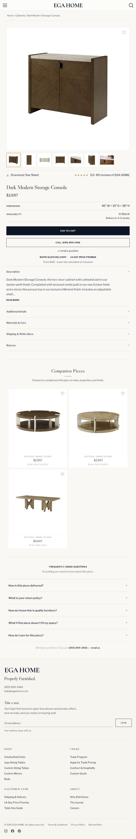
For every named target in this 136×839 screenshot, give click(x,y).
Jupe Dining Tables (14, 762)
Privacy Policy (78, 824)
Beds (7, 778)
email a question (69, 250)
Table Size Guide (13, 807)
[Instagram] (5, 831)
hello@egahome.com (16, 691)
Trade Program (78, 756)
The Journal (76, 802)
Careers (74, 807)
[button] (68, 271)
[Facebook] (12, 831)
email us (95, 647)
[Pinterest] (19, 831)
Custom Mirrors (13, 773)
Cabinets (20, 15)
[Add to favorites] (124, 33)
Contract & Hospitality (82, 767)
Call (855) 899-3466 (68, 242)
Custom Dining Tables (16, 767)
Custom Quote (78, 773)
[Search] (131, 5)
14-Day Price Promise (16, 802)
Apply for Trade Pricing (83, 762)
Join (124, 723)
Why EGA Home (79, 796)
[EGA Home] (68, 5)
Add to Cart (68, 231)
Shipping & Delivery (15, 796)
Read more (12, 300)
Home (10, 15)
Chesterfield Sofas (14, 756)
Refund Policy (95, 824)
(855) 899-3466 (78, 647)
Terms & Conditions (57, 824)
